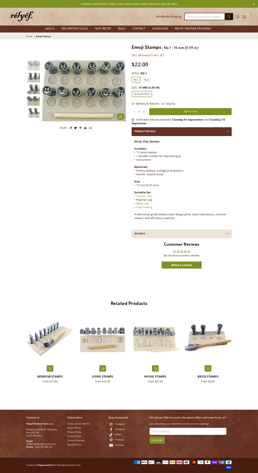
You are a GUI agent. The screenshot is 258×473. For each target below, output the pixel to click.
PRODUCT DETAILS (144, 131)
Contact (139, 29)
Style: (139, 73)
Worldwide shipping (168, 16)
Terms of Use (74, 436)
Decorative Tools (75, 29)
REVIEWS (139, 234)
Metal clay (142, 203)
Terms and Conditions (78, 423)
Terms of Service (76, 440)
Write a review (181, 265)
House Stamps (155, 376)
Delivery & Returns (147, 103)
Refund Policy (74, 444)
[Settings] (238, 16)
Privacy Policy (74, 431)
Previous (44, 91)
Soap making (144, 207)
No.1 (136, 79)
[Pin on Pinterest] (81, 128)
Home (29, 36)
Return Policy (74, 427)
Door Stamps (102, 376)
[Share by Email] (90, 128)
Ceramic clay (144, 196)
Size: (146, 87)
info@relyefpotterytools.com (40, 443)
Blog (121, 29)
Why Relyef (103, 29)
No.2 (146, 79)
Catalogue (160, 29)
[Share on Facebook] (71, 128)
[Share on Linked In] (85, 128)
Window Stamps (50, 376)
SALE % (50, 29)
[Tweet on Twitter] (75, 128)
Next (123, 91)
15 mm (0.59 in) (142, 93)
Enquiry (170, 103)
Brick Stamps (208, 376)
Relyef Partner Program (193, 29)
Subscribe (157, 440)
